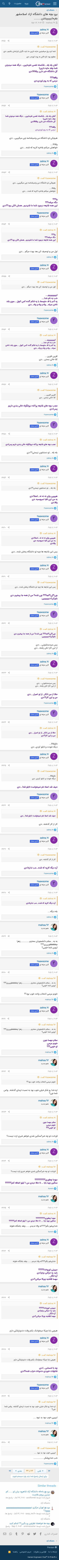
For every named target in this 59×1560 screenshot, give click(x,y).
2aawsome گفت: (48, 47)
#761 (3, 576)
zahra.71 (44, 30)
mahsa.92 (50, 22)
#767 (4, 849)
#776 (4, 1250)
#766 (4, 805)
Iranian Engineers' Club (42, 1557)
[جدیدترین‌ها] (9, 4)
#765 (4, 765)
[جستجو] (4, 4)
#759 (4, 477)
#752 (4, 105)
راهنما (15, 1552)
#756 (4, 329)
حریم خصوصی (25, 1552)
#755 (4, 276)
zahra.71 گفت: (49, 111)
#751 (4, 40)
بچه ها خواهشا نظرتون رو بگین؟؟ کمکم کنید (29, 1523)
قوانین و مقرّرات (40, 1552)
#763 (4, 672)
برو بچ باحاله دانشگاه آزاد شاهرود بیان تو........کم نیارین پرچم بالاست (28, 1493)
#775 (4, 1207)
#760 (4, 527)
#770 (4, 972)
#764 (4, 722)
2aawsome (43, 95)
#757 (4, 384)
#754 (4, 224)
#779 (4, 1396)
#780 (4, 1442)
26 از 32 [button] (29, 1471)
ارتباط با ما (52, 1552)
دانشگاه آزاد (45, 1503)
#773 (4, 1111)
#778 (4, 1349)
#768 (4, 892)
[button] (54, 3)
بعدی (19, 1471)
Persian (51, 1547)
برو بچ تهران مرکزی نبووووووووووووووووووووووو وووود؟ (28, 1509)
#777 (4, 1297)
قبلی (40, 1471)
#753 (4, 172)
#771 (3, 1018)
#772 (4, 1071)
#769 (4, 936)
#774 (4, 1160)
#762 (4, 623)
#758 (4, 433)
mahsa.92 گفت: (48, 978)
